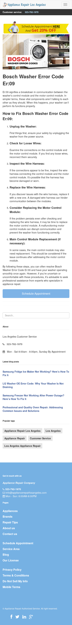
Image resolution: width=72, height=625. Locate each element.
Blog (6, 554)
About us (9, 528)
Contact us (10, 534)
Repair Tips (10, 522)
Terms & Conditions (16, 575)
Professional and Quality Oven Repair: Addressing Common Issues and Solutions (33, 409)
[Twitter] (17, 616)
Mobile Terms (11, 587)
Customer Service (40, 438)
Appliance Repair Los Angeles (22, 430)
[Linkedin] (24, 616)
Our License (11, 560)
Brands (7, 516)
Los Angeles (53, 430)
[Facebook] (11, 616)
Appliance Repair (14, 438)
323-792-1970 (31, 12)
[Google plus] (31, 616)
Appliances (10, 511)
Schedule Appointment (36, 293)
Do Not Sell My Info (15, 581)
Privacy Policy (12, 570)
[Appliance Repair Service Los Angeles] (24, 4)
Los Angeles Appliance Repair (22, 446)
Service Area (11, 549)
